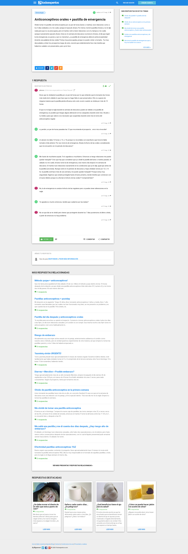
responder (52, 259)
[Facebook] (45, 547)
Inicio (33, 544)
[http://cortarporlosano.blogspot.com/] (73, 90)
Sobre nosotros (40, 544)
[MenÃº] (35, 3)
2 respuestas (42, 328)
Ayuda (48, 544)
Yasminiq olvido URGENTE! (48, 353)
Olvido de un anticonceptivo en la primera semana (137, 23)
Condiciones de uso (67, 544)
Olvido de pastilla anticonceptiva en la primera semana (62, 390)
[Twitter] (42, 547)
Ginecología (40, 13)
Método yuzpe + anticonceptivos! (51, 280)
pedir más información (68, 259)
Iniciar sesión (128, 3)
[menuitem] (47, 68)
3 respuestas (42, 310)
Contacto (57, 544)
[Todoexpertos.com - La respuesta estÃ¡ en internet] (49, 2)
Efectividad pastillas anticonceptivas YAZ (55, 447)
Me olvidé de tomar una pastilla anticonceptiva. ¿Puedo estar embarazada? (138, 29)
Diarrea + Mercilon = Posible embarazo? (54, 371)
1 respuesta (42, 292)
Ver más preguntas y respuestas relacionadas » (73, 465)
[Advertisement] (72, 57)
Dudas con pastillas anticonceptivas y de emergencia (137, 35)
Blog (52, 544)
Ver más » (147, 47)
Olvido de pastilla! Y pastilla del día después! (135, 17)
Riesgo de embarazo (45, 335)
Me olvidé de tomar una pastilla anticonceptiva (58, 408)
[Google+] (49, 547)
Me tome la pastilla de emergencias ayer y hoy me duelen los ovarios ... (137, 41)
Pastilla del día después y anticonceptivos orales (59, 317)
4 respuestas (42, 440)
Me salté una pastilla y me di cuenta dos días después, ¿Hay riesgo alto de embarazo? (71, 427)
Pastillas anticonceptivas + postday (52, 298)
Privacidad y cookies (80, 544)
